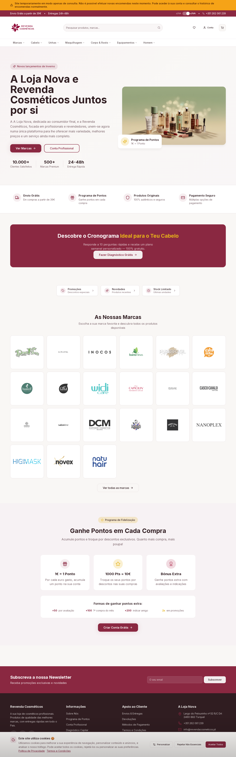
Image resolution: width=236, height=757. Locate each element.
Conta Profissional (62, 148)
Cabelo (35, 42)
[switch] (185, 13)
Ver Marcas (24, 148)
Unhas (52, 42)
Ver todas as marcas (116, 488)
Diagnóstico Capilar (77, 730)
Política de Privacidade (31, 750)
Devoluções (129, 719)
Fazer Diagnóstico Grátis (116, 255)
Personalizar (163, 744)
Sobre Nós (72, 713)
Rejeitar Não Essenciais (189, 744)
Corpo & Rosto (99, 42)
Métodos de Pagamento (136, 724)
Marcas (17, 42)
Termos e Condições (59, 750)
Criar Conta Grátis (115, 627)
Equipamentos (125, 42)
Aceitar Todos (215, 744)
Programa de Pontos (78, 719)
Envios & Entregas (132, 713)
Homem (147, 42)
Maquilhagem (73, 42)
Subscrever (215, 679)
